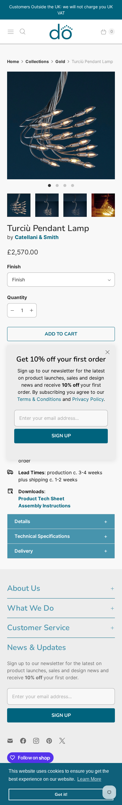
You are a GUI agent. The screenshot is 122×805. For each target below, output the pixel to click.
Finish (14, 267)
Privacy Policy (88, 399)
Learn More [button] (89, 779)
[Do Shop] (61, 31)
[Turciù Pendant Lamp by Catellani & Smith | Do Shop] (61, 125)
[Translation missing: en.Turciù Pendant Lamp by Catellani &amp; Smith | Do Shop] (18, 205)
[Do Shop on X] (65, 740)
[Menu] (11, 32)
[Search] (22, 32)
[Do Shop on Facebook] (26, 740)
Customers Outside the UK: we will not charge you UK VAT (61, 9)
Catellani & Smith (37, 237)
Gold (60, 61)
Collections (37, 61)
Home (13, 61)
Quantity (17, 297)
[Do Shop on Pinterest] (52, 740)
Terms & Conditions (39, 399)
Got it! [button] (61, 794)
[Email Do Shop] (13, 740)
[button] (61, 521)
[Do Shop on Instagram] (39, 740)
